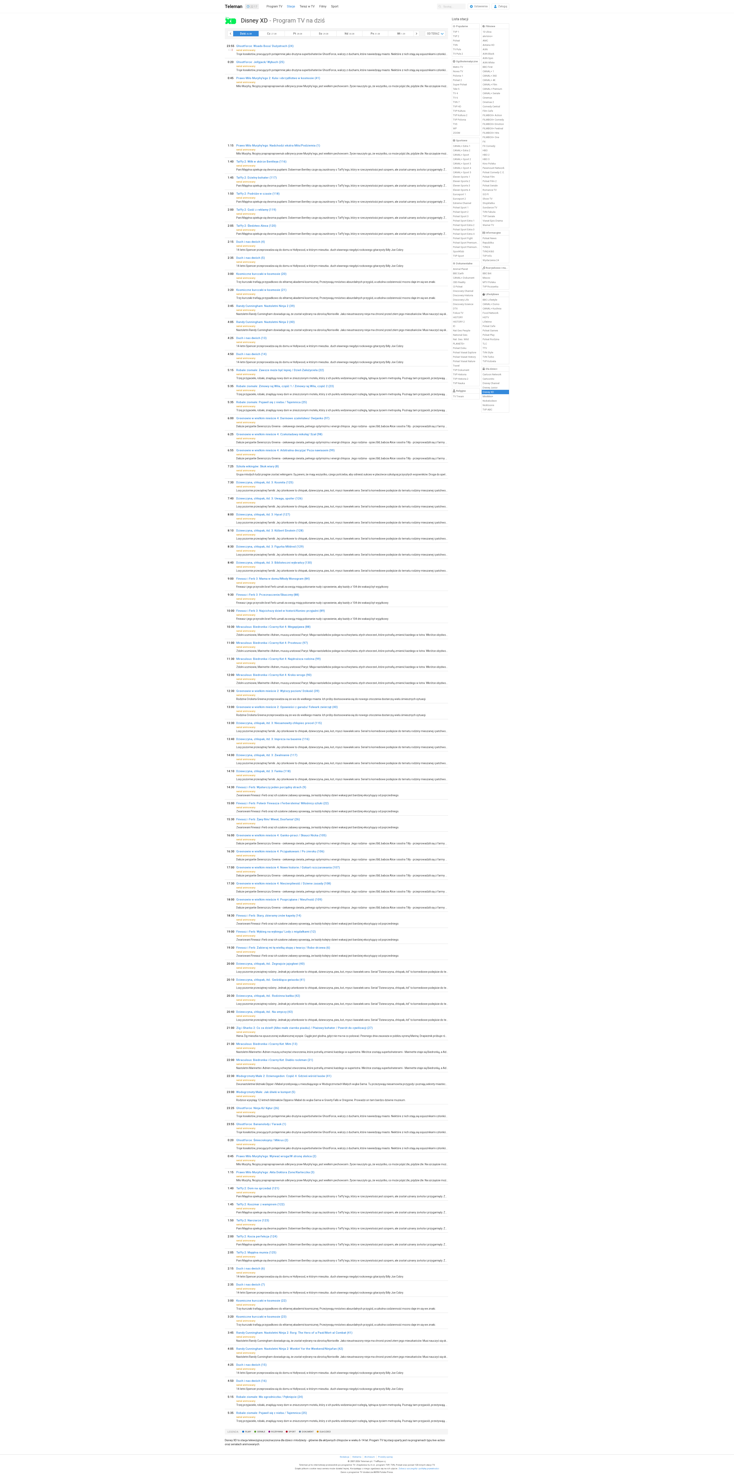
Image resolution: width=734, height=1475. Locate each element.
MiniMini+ (488, 396)
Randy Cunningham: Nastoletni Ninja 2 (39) (265, 306)
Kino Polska (489, 163)
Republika (488, 242)
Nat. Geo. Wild (461, 339)
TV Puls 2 (458, 53)
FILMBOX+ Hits (491, 132)
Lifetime (487, 321)
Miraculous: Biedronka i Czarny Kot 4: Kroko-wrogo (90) (274, 675)
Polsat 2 (457, 80)
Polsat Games (490, 330)
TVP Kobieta (489, 361)
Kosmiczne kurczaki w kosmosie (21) (261, 290)
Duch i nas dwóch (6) (250, 1268)
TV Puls (457, 49)
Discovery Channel (463, 291)
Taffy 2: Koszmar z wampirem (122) (260, 1204)
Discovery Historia (463, 295)
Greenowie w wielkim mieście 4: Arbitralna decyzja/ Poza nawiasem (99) (285, 450)
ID (454, 326)
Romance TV (490, 190)
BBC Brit (487, 273)
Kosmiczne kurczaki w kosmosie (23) (261, 1316)
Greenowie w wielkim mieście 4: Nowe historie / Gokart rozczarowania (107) (288, 867)
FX (484, 141)
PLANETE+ (458, 343)
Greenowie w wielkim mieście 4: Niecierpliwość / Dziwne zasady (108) (283, 883)
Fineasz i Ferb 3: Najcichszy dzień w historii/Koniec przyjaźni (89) (280, 610)
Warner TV (488, 225)
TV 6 (455, 97)
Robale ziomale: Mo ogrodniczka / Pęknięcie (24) (269, 1397)
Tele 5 (456, 88)
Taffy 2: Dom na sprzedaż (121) (257, 1188)
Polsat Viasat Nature (464, 361)
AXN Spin (488, 58)
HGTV (486, 317)
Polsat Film (489, 176)
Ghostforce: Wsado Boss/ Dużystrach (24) (265, 46)
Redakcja (344, 1457)
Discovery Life (461, 299)
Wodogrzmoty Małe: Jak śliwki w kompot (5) (265, 1092)
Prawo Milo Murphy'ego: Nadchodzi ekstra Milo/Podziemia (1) (278, 145)
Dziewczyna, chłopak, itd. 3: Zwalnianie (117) (266, 755)
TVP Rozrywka (490, 286)
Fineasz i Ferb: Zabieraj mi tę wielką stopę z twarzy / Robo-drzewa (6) (283, 947)
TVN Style (488, 352)
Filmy (322, 6)
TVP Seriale (489, 216)
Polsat (456, 40)
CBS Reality (459, 282)
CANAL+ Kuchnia (492, 308)
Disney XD (488, 392)
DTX (455, 308)
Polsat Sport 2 (460, 211)
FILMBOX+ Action (492, 115)
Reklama (356, 1457)
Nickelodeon (490, 400)
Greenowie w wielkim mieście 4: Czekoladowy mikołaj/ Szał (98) (279, 434)
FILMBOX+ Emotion (493, 124)
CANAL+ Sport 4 (462, 168)
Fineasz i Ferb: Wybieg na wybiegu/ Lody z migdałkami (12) (276, 931)
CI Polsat (458, 286)
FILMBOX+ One (491, 137)
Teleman (233, 6)
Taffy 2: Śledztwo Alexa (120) (256, 225)
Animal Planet (460, 269)
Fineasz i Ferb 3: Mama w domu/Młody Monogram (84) (273, 578)
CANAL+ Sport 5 (462, 172)
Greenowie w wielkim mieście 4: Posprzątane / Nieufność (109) (279, 899)
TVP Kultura (459, 110)
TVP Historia (459, 374)
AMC (485, 40)
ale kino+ (488, 36)
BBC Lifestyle (490, 299)
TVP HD (457, 106)
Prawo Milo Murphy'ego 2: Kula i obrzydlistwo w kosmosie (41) (278, 78)
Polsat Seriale (490, 185)
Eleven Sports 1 (461, 176)
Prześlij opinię (385, 1457)
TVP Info (487, 255)
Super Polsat (460, 84)
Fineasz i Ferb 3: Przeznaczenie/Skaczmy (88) (267, 594)
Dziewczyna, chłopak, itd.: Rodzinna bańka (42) (268, 996)
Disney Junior (490, 387)
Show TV (487, 198)
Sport (334, 6)
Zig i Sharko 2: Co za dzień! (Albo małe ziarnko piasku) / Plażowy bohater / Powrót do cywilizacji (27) (304, 1028)
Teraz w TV (307, 6)
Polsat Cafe (489, 326)
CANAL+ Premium (492, 88)
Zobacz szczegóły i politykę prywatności (419, 1468)
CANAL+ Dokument (463, 277)
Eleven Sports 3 (461, 185)
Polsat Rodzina (491, 339)
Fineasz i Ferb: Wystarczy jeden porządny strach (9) (271, 787)
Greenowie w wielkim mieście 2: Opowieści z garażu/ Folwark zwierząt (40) (287, 707)
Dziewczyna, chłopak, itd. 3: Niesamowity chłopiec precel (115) (279, 723)
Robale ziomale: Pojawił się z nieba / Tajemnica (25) (271, 402)
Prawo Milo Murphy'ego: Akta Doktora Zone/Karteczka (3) (275, 1172)
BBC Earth (458, 273)
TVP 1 (456, 31)
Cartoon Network (492, 374)
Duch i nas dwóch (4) (250, 242)
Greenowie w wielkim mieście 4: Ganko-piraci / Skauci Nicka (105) (281, 835)
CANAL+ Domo (491, 304)
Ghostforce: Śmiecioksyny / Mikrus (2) (262, 1140)
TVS (455, 124)
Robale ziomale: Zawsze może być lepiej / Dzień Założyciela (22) (280, 370)
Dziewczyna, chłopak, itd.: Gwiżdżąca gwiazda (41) (270, 979)
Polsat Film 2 (490, 181)
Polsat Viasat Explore (464, 352)
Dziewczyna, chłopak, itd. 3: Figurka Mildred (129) (270, 546)
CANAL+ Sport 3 (462, 163)
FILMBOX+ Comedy (493, 119)
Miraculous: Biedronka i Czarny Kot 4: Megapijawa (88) (273, 627)
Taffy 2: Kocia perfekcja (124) (256, 1236)
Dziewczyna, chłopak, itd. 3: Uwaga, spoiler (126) (269, 498)
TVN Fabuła (489, 211)
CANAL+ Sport (461, 154)
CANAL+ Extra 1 (461, 146)
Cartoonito (488, 378)
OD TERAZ (433, 33)
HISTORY (458, 317)
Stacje (291, 6)
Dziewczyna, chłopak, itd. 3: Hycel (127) (263, 514)
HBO (485, 150)
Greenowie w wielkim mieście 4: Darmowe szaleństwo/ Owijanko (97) (283, 418)
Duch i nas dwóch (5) (250, 258)
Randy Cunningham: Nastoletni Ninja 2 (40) (265, 322)
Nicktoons (488, 405)
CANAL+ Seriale (491, 93)
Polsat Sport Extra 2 (463, 225)
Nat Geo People (461, 330)
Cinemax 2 (488, 102)
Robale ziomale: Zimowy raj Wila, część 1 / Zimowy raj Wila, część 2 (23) (285, 386)
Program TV (274, 6)
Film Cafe (488, 110)
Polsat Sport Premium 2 (466, 247)
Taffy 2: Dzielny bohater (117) (256, 177)
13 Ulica (487, 31)
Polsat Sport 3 (460, 216)
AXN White (488, 62)
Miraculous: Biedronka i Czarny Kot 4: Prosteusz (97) (272, 643)
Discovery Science (463, 304)
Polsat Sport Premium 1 (466, 242)
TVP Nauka (459, 383)
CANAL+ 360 (490, 75)
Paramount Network (493, 168)
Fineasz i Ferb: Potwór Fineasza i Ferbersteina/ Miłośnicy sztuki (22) (282, 803)
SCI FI (486, 194)
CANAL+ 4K (489, 80)
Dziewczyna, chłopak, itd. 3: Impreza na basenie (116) (272, 739)
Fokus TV (458, 313)
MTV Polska (489, 282)
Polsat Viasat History (464, 356)
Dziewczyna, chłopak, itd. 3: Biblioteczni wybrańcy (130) (274, 562)
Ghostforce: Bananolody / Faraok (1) (261, 1124)
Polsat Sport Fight (463, 238)
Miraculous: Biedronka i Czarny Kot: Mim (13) (266, 1044)
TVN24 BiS (488, 251)
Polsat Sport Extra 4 (463, 233)
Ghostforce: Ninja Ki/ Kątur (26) (257, 1108)
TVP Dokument (461, 370)
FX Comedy (489, 146)
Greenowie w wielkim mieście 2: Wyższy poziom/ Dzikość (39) (277, 691)
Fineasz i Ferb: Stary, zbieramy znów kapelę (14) (268, 915)
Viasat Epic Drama (493, 220)
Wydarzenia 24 (491, 260)
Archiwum (370, 1457)
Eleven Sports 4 (461, 190)
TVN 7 (456, 102)
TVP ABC (487, 409)
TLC (485, 343)
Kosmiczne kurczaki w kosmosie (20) (261, 274)
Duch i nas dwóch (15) (251, 1365)
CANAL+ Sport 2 (462, 159)
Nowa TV (458, 71)
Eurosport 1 (459, 194)
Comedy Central (491, 106)
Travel (456, 365)
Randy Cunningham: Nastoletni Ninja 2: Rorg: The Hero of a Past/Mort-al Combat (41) (294, 1332)
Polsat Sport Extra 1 (463, 220)
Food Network (491, 313)
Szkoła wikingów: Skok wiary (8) (257, 466)
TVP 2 (456, 36)
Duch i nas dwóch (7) (250, 1284)
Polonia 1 (458, 75)
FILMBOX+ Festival (493, 128)
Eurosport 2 (459, 198)
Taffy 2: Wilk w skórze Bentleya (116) (261, 161)
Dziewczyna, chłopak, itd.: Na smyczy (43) (264, 1012)
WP (455, 128)
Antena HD (488, 45)
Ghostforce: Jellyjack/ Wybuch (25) (260, 62)
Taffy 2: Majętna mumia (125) (256, 1252)
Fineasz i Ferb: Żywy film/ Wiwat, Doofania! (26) (268, 819)
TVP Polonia (459, 119)
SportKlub (458, 251)
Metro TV (458, 67)
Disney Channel (491, 383)
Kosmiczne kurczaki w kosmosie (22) (261, 1300)
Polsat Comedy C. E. (493, 172)
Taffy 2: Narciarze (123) (252, 1220)
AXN (485, 49)
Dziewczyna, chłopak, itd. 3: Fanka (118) (263, 771)
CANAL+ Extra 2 (461, 150)
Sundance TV (490, 207)
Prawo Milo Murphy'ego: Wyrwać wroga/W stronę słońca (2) (276, 1156)
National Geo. (460, 334)
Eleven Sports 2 (461, 181)
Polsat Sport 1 (460, 207)
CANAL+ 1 (488, 71)
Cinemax (487, 97)
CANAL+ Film (490, 84)
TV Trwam (458, 396)
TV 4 (455, 93)
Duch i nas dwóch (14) (251, 354)
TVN (455, 45)
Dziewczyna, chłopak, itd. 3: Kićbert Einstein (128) (270, 530)
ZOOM (456, 132)
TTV (485, 348)
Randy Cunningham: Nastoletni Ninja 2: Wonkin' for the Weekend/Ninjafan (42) (289, 1348)
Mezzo (486, 277)
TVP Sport (458, 255)
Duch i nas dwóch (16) (251, 1381)
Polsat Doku (459, 348)
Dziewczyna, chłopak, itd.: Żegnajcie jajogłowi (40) (270, 963)
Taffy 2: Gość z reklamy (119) (256, 209)
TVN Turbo (488, 356)
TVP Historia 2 (460, 378)
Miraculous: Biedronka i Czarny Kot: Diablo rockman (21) (274, 1060)
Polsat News (489, 238)
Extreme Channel (462, 203)
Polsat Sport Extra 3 (463, 229)
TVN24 (486, 247)
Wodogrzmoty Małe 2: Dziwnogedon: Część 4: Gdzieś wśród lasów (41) (283, 1076)
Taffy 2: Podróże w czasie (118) (258, 193)
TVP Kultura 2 (460, 115)
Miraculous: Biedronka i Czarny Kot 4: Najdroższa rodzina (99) (278, 659)
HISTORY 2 (459, 321)
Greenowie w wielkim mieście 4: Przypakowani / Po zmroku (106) (280, 851)
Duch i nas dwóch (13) (251, 338)
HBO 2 (486, 154)
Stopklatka (489, 203)
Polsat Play (488, 334)
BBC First (488, 67)
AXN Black (488, 53)
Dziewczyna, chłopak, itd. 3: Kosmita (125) (264, 482)
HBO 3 (486, 159)
